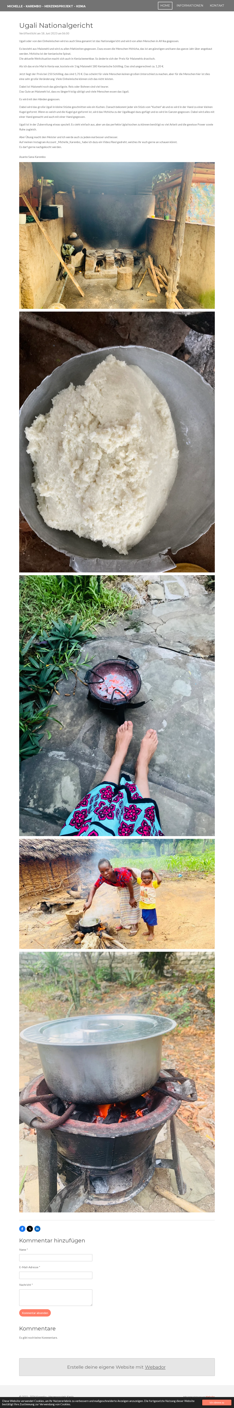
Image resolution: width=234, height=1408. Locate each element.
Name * (23, 1249)
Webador (155, 1367)
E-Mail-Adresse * (29, 1267)
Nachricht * (26, 1284)
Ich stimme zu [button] (217, 1402)
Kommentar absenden (35, 1313)
